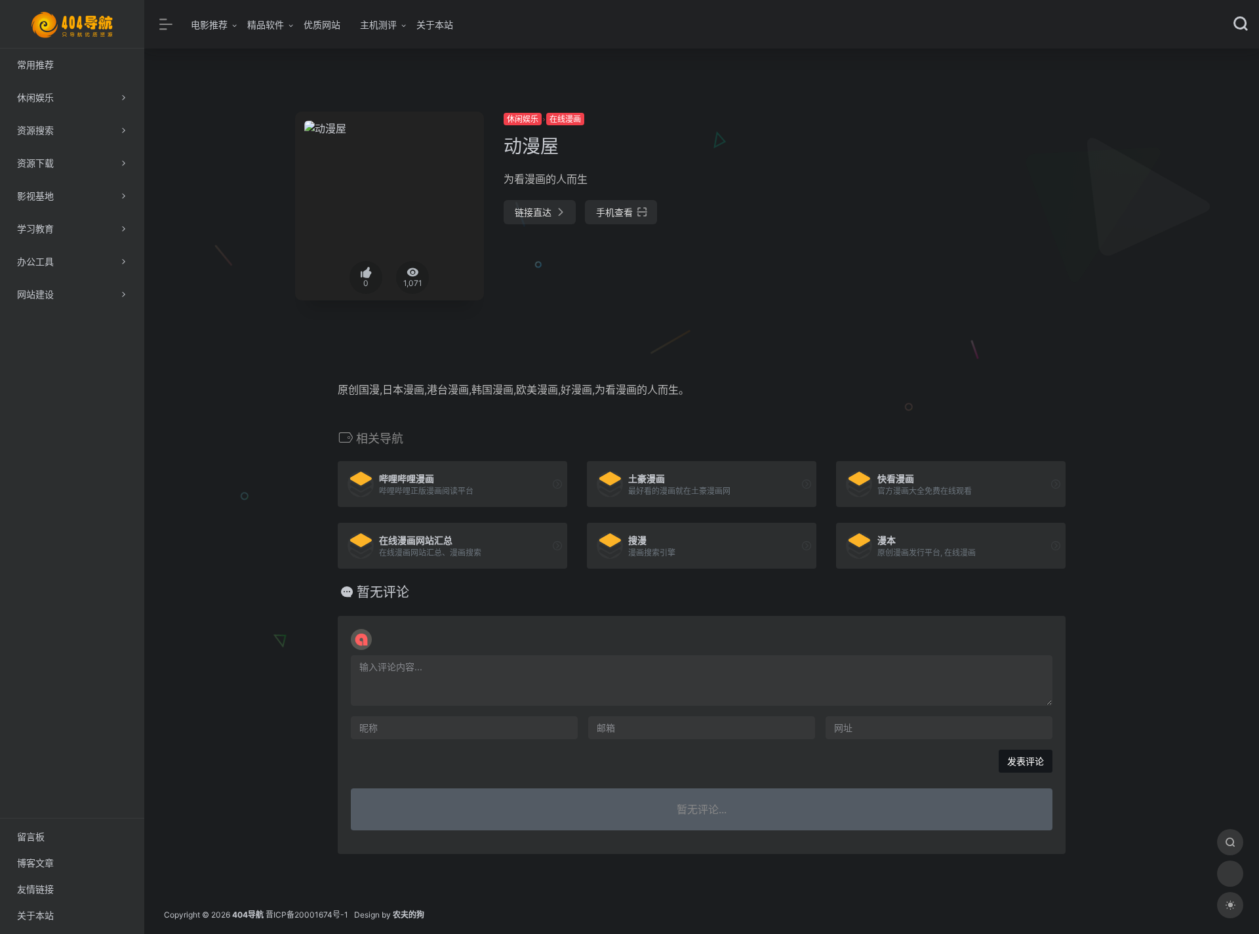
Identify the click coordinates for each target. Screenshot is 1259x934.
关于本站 (434, 24)
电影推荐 (209, 24)
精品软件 (265, 24)
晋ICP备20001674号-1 (307, 915)
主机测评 (378, 24)
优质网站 (322, 24)
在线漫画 (565, 119)
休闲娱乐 (522, 119)
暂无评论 (383, 592)
